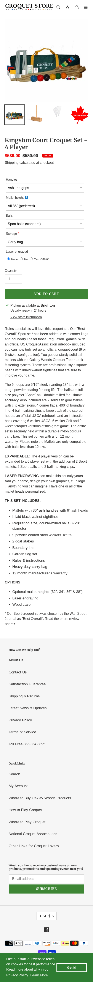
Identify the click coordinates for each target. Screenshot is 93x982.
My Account (18, 786)
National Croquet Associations (33, 834)
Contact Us (18, 672)
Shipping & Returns (24, 696)
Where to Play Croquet (27, 822)
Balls (9, 215)
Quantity (11, 270)
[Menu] (85, 7)
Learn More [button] (39, 975)
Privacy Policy (20, 720)
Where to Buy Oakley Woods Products (40, 798)
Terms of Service (22, 732)
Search (14, 774)
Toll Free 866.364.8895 (27, 744)
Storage (11, 233)
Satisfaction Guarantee (27, 684)
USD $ (45, 916)
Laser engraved (17, 251)
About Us (16, 660)
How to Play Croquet (25, 810)
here (10, 624)
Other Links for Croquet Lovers (34, 846)
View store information (26, 317)
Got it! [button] (71, 967)
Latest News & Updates (28, 708)
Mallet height (15, 197)
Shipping (12, 162)
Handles (12, 179)
